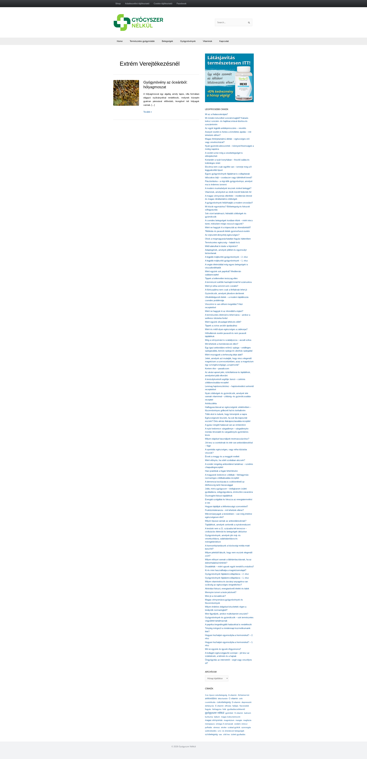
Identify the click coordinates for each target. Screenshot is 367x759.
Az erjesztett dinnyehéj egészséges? (222, 235)
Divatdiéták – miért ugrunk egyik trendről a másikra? (229, 566)
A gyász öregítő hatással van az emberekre (225, 425)
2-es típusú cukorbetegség (216, 695)
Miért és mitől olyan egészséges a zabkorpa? (226, 329)
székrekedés (210, 731)
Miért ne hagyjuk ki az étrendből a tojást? (224, 311)
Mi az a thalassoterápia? (216, 114)
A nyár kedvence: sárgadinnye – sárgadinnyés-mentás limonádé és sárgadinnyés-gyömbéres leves (227, 431)
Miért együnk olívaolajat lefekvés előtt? (223, 322)
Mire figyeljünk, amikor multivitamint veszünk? (226, 613)
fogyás (208, 709)
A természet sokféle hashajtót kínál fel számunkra (228, 282)
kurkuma (209, 717)
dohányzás (209, 706)
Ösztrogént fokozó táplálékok (218, 495)
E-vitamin (219, 706)
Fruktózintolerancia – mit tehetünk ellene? (224, 510)
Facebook (181, 3)
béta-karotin (223, 698)
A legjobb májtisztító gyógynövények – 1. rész (226, 260)
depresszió (246, 702)
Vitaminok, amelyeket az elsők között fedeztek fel (228, 192)
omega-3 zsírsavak (224, 724)
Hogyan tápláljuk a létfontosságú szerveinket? (226, 506)
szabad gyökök (234, 727)
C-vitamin (233, 698)
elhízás (228, 706)
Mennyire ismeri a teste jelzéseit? (220, 592)
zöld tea (226, 734)
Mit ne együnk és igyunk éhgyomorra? (223, 649)
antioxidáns (211, 698)
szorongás (246, 727)
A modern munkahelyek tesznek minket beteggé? (228, 188)
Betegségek (167, 41)
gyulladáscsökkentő (236, 709)
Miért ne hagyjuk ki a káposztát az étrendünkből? (228, 227)
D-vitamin (236, 702)
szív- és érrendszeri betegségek (231, 731)
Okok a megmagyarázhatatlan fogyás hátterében (228, 239)
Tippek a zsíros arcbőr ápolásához (221, 325)
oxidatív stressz (241, 724)
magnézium (229, 720)
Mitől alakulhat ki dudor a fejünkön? (221, 246)
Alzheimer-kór (243, 695)
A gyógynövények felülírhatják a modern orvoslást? (229, 202)
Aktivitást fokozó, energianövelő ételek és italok (227, 588)
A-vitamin (232, 695)
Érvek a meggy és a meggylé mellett (222, 456)
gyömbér (229, 713)
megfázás (247, 720)
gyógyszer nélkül (214, 712)
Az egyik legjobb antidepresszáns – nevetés (225, 128)
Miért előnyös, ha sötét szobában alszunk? (225, 460)
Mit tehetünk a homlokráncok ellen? (221, 344)
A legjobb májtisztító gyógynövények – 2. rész (226, 257)
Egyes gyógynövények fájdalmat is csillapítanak (227, 174)
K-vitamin (239, 713)
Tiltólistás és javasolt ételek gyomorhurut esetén (227, 231)
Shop (118, 3)
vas (220, 734)
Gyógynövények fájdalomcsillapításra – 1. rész (227, 578)
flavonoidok (244, 706)
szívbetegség (211, 734)
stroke (224, 727)
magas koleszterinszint (230, 717)
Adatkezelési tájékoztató (137, 3)
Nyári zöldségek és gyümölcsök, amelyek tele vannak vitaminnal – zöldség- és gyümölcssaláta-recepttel (228, 396)
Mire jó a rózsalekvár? (215, 596)
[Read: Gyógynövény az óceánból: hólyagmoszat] (132, 92)
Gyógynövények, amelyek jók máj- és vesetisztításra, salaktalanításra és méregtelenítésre (223, 538)
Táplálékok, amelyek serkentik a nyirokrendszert (227, 524)
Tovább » (147, 112)
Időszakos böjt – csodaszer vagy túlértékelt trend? (228, 177)
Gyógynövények (188, 41)
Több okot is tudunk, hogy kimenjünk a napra (226, 414)
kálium (217, 717)
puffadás (208, 727)
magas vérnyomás (214, 720)
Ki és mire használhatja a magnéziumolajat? (225, 570)
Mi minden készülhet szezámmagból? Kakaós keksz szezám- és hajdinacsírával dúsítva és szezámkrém (226, 121)
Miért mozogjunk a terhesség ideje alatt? (224, 354)
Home (120, 41)
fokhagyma (216, 709)
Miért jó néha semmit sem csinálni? (221, 286)
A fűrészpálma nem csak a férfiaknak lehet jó (226, 289)
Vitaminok (207, 41)
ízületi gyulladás (238, 734)
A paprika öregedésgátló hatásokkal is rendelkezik (228, 624)
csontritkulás (210, 702)
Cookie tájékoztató (163, 3)
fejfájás (235, 706)
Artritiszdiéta (211, 403)
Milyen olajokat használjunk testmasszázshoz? (227, 439)
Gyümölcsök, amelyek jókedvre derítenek (224, 293)
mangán (239, 720)
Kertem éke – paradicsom (217, 368)
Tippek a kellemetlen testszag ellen (221, 278)
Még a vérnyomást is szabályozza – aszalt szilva (228, 340)
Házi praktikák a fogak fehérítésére (221, 471)
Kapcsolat (224, 41)
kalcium (247, 713)
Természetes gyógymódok (142, 41)
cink (241, 698)
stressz (216, 727)
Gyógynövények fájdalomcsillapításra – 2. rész (227, 574)
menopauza (210, 724)
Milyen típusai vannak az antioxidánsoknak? (225, 521)
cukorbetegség (224, 702)
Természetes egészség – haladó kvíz (222, 242)
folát (224, 709)
